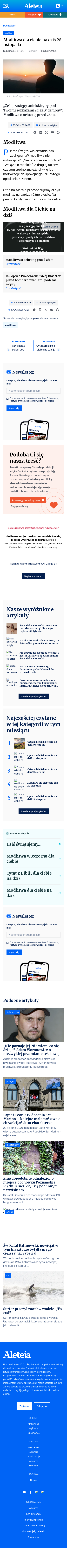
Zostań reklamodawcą (33, 1525)
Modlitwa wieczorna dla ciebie (30, 859)
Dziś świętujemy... (24, 844)
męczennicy (13, 1144)
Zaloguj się (51, 563)
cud (8, 1275)
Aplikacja (33, 1451)
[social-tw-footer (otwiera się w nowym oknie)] (36, 1492)
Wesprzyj (32, 14)
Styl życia (33, 1428)
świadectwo (13, 1012)
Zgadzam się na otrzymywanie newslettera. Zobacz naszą (34, 399)
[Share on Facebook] (35, 132)
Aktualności (33, 1423)
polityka (10, 1081)
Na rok (33, 1480)
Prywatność (34, 1537)
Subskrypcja (33, 1456)
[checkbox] (7, 399)
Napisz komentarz (33, 576)
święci (10, 1211)
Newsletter (33, 1447)
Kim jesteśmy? (33, 1513)
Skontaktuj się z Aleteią (33, 1531)
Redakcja (32, 51)
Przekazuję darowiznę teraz (26, 500)
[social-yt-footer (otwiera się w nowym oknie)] (24, 1492)
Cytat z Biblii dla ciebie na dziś (29, 876)
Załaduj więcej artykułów (33, 696)
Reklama (33, 1465)
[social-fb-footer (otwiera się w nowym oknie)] (30, 1492)
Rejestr (12, 14)
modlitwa (10, 325)
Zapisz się (14, 408)
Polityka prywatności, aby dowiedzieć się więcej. (32, 400)
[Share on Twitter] (46, 132)
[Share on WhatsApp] (58, 132)
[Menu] (12, 6)
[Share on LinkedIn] (40, 132)
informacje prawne (33, 1519)
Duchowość (9, 25)
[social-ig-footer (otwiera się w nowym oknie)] (42, 1492)
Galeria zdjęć (50, 226)
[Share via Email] (52, 132)
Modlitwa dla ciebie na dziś (29, 893)
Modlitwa (53, 14)
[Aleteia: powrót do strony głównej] (33, 6)
